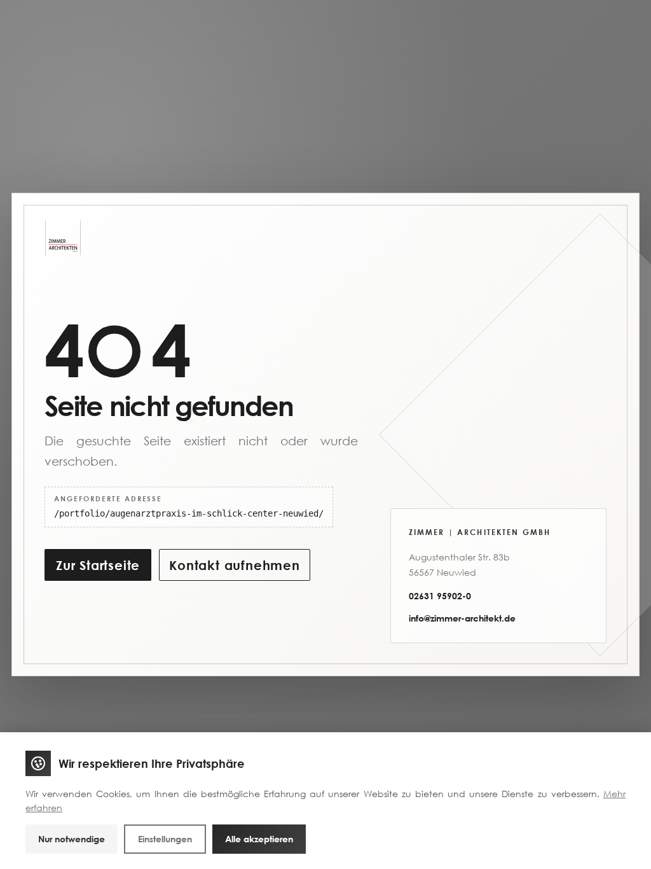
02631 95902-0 (440, 595)
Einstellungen (165, 838)
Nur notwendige (71, 838)
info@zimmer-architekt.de (462, 618)
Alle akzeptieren (259, 838)
